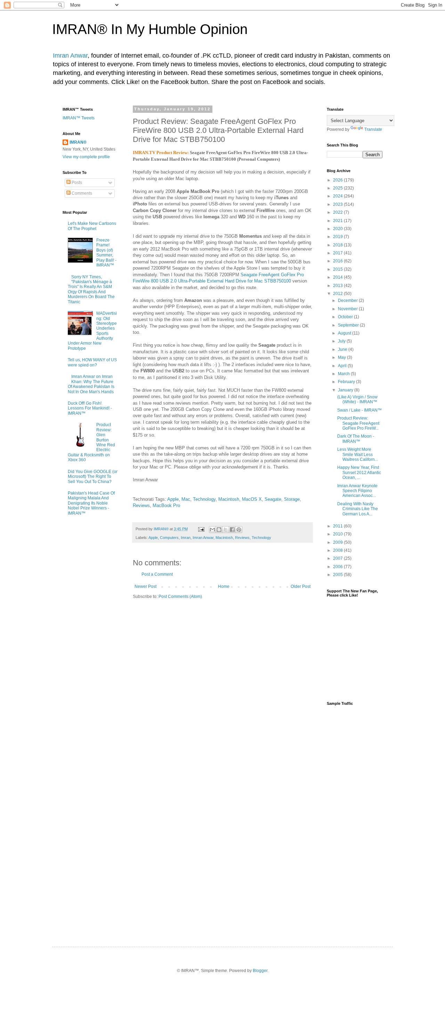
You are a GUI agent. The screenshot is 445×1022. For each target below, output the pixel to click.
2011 (338, 526)
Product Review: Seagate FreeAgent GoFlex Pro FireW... (358, 423)
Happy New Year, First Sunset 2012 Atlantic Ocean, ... (359, 472)
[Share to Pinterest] (238, 529)
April (343, 365)
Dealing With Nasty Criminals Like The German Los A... (357, 508)
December (348, 300)
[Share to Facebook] (232, 529)
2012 (338, 293)
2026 (338, 180)
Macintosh (228, 499)
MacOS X (252, 499)
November (348, 308)
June (343, 349)
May (342, 357)
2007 (338, 558)
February (347, 381)
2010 (338, 534)
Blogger (260, 970)
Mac (185, 499)
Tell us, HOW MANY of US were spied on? (92, 362)
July (342, 341)
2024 (338, 196)
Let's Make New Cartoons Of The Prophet (92, 226)
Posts (76, 182)
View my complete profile (86, 156)
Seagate (273, 499)
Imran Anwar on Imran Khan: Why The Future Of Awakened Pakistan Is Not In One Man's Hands (91, 384)
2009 (338, 542)
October (346, 316)
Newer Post (145, 586)
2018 (338, 245)
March (344, 373)
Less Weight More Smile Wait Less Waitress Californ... (357, 454)
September (349, 325)
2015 (338, 269)
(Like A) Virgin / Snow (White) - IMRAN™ (357, 399)
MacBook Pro (166, 505)
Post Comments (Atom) (180, 596)
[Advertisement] (354, 820)
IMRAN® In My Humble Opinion (150, 29)
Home (223, 586)
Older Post (300, 586)
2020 (338, 228)
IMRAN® (78, 142)
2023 (338, 204)
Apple (173, 499)
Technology (204, 499)
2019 (338, 236)
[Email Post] (200, 529)
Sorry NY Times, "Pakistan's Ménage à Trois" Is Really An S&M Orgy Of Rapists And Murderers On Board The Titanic (91, 289)
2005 (338, 574)
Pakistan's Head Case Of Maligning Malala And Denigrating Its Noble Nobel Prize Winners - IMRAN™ (91, 503)
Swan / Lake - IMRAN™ (359, 410)
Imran (186, 537)
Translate (373, 129)
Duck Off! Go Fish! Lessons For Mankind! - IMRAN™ (90, 408)
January (346, 390)
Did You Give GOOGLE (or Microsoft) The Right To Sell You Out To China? (93, 476)
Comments (81, 193)
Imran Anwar (70, 55)
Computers (169, 537)
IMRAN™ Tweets (79, 118)
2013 (338, 285)
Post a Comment (157, 574)
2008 (338, 550)
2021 (338, 220)
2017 (338, 253)
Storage (292, 499)
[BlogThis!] (219, 529)
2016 (338, 261)
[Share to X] (225, 529)
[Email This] (212, 529)
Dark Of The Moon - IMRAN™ (355, 439)
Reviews (141, 505)
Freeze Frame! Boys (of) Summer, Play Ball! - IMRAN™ (106, 253)
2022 (338, 212)
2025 (338, 188)
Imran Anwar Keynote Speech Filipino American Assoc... (357, 490)
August (345, 333)
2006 (338, 566)
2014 (338, 277)
